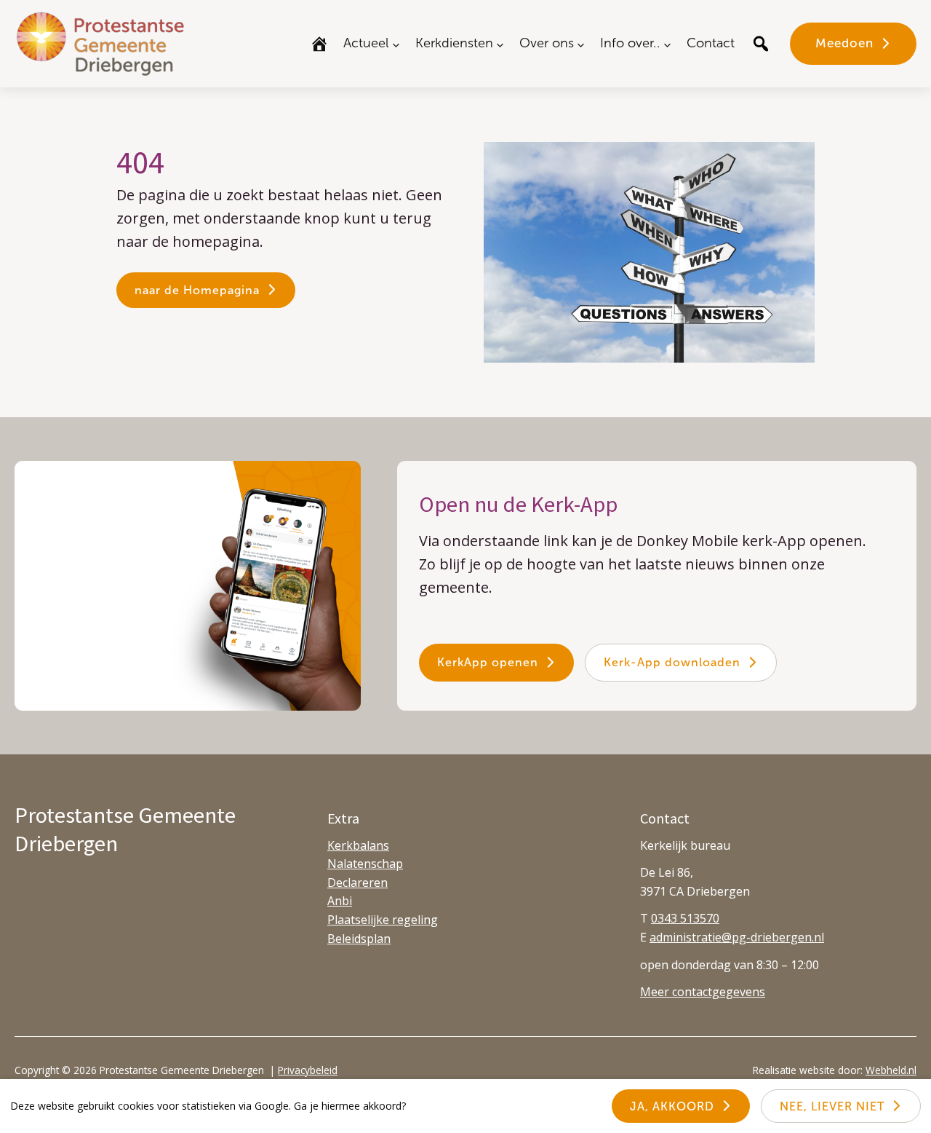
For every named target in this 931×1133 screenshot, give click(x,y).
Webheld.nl (891, 1070)
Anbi (339, 901)
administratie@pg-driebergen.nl (737, 937)
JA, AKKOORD (672, 1106)
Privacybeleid (307, 1070)
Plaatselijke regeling (382, 920)
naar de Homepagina (197, 290)
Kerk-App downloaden (672, 662)
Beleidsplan (359, 939)
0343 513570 (685, 918)
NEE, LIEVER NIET (832, 1106)
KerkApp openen (487, 662)
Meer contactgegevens (702, 992)
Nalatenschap (365, 864)
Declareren (357, 883)
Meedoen (844, 43)
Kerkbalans (358, 845)
